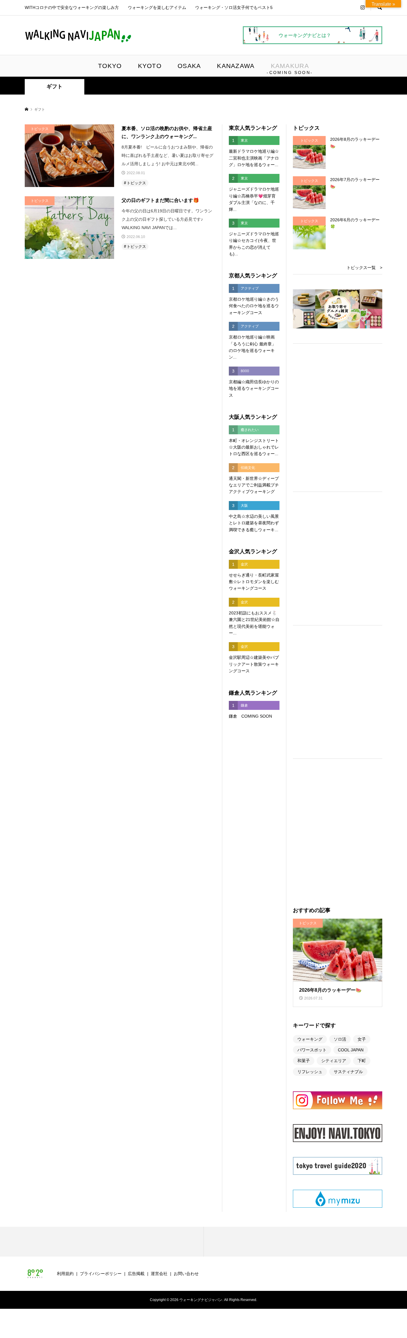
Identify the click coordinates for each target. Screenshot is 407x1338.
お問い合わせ (186, 1273)
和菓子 (303, 1060)
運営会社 (159, 1273)
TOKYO (110, 65)
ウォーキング (309, 1039)
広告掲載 (136, 1273)
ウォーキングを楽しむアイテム (157, 7)
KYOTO (149, 65)
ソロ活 (340, 1039)
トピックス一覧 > (364, 267)
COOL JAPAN (350, 1049)
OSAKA (189, 65)
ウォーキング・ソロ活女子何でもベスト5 (234, 7)
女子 (362, 1039)
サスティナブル (348, 1071)
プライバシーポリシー (101, 1273)
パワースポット (312, 1049)
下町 (362, 1060)
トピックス (136, 183)
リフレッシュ (309, 1071)
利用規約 (65, 1273)
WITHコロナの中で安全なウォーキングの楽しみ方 (72, 7)
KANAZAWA (235, 65)
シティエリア (333, 1060)
